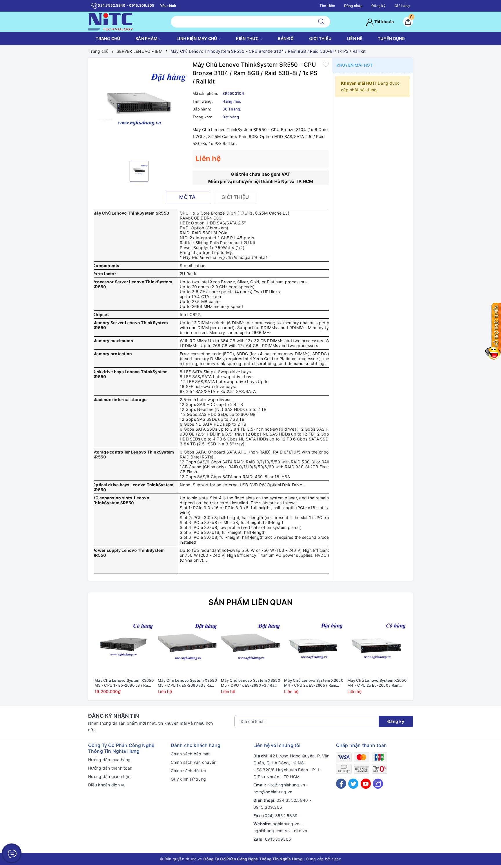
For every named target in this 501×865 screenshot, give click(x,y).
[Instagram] (378, 784)
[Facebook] (341, 784)
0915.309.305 (267, 807)
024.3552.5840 (292, 800)
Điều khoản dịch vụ (107, 784)
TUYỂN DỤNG (391, 38)
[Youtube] (366, 784)
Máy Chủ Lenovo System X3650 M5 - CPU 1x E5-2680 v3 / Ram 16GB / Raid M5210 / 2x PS (124, 683)
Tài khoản (383, 21)
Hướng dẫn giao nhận (109, 776)
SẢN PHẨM (146, 38)
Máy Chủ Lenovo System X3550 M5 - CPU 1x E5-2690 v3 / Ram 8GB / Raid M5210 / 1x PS (250, 683)
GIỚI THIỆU (320, 38)
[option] (139, 108)
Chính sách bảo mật (190, 753)
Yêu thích (168, 5)
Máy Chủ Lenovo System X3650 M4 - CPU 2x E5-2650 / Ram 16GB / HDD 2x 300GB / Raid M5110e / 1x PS (376, 683)
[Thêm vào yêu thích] (326, 64)
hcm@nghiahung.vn (272, 791)
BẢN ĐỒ (286, 38)
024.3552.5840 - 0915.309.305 (125, 5)
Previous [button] (76, 659)
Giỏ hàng (402, 5)
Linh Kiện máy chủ (197, 38)
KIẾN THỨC (248, 38)
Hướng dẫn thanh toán (110, 768)
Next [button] (424, 659)
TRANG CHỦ (108, 38)
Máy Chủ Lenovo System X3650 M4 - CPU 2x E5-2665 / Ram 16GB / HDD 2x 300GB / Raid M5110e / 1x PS (313, 683)
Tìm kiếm (327, 5)
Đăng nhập (353, 5)
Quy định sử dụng (188, 779)
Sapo (336, 859)
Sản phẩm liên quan (250, 602)
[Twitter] (353, 784)
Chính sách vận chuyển (193, 762)
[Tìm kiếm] (321, 22)
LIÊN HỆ (355, 38)
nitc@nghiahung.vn (286, 784)
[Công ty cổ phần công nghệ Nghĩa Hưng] (110, 21)
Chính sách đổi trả (188, 770)
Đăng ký (378, 5)
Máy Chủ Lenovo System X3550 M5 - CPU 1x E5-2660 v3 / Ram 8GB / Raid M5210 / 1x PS (187, 683)
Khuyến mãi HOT (355, 65)
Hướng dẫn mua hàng (109, 759)
